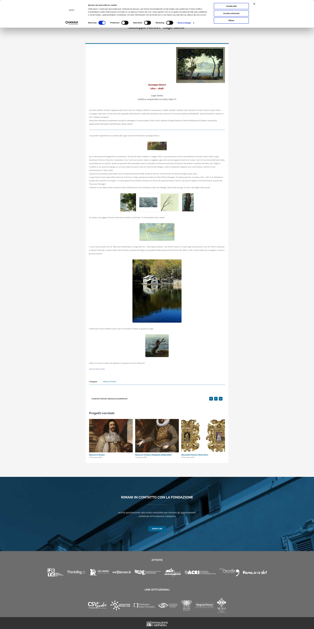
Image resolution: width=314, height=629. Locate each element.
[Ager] (173, 572)
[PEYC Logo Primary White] (55, 572)
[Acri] (200, 572)
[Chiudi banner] (254, 4)
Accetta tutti (231, 6)
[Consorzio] (168, 605)
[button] (91, 439)
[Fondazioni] (148, 572)
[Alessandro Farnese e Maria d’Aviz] (203, 420)
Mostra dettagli (184, 23)
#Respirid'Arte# (109, 381)
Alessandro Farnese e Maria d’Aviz (194, 455)
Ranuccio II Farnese (97, 455)
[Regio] (186, 605)
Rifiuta (231, 20)
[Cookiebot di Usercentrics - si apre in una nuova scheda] (72, 23)
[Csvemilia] (97, 605)
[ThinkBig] (76, 572)
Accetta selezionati (231, 13)
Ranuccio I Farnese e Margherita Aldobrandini (153, 455)
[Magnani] (204, 605)
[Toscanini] (144, 605)
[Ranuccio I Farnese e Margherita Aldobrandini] (157, 420)
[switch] (124, 23)
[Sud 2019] (120, 605)
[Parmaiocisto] (254, 572)
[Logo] (157, 621)
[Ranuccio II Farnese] (111, 420)
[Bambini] (99, 572)
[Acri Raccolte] (229, 572)
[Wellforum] (122, 572)
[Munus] (221, 605)
